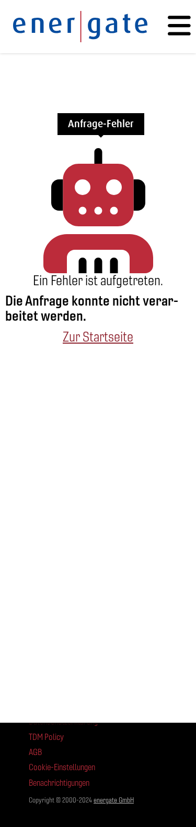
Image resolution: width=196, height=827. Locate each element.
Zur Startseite (98, 337)
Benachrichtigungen (59, 783)
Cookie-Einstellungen (62, 767)
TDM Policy (46, 737)
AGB (35, 752)
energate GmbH (114, 800)
